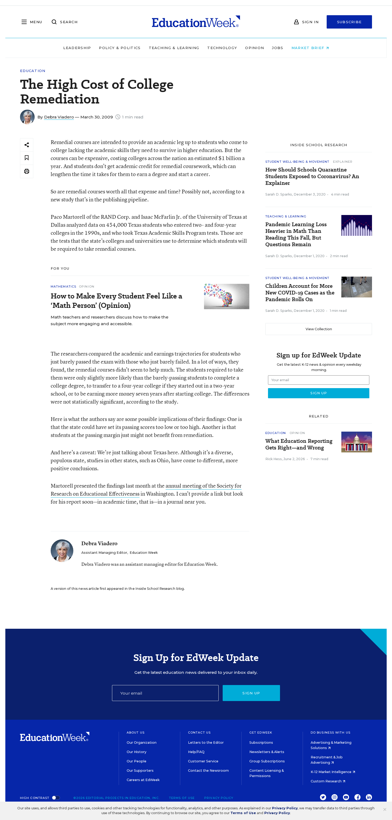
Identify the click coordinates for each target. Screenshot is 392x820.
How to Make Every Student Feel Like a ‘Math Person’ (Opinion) (116, 300)
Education (33, 71)
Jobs (277, 48)
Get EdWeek (260, 732)
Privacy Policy (218, 798)
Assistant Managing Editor (104, 553)
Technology (222, 48)
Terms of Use (182, 798)
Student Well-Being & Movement (297, 162)
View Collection (319, 329)
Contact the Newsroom (208, 771)
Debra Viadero (59, 117)
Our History (136, 752)
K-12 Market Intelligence (331, 772)
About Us (136, 732)
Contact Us (199, 732)
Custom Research (326, 781)
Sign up (251, 693)
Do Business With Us (330, 732)
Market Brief (308, 48)
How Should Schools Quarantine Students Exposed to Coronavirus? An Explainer (312, 176)
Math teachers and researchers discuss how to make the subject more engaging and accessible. (109, 320)
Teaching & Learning (174, 48)
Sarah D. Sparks (278, 194)
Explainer (343, 162)
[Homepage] (196, 22)
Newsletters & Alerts (266, 752)
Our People (136, 761)
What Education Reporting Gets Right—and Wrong (299, 444)
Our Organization (142, 743)
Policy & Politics (120, 48)
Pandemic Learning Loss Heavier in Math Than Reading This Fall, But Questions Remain (296, 234)
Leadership (77, 48)
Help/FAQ (196, 752)
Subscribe (349, 22)
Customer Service (203, 761)
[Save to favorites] (26, 158)
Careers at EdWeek (143, 780)
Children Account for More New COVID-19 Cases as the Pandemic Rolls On (299, 293)
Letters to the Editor (206, 743)
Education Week (144, 553)
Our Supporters (140, 771)
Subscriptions (261, 743)
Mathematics (63, 286)
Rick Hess (273, 459)
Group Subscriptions (267, 761)
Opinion (254, 48)
